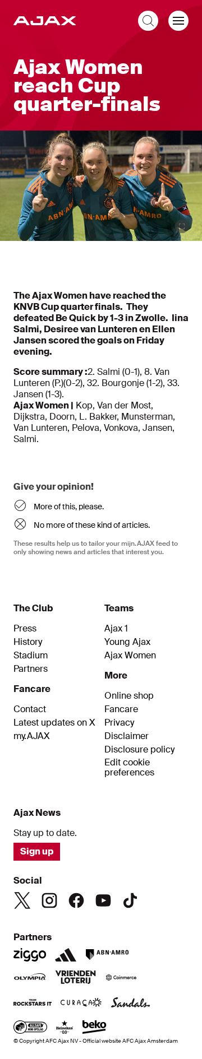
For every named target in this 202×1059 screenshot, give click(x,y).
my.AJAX (31, 736)
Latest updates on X (54, 722)
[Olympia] (29, 978)
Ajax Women (130, 655)
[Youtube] (103, 900)
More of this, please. (69, 506)
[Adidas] (65, 955)
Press (24, 628)
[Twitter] (22, 900)
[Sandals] (131, 1003)
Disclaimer (126, 736)
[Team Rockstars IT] (32, 1003)
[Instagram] (49, 900)
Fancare (121, 709)
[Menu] (178, 21)
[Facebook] (76, 900)
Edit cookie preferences (129, 768)
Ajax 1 (116, 628)
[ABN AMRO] (106, 955)
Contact (29, 709)
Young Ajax (127, 642)
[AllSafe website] (30, 1028)
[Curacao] (81, 1003)
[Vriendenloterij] (75, 978)
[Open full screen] (182, 226)
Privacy (119, 722)
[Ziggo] (29, 955)
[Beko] (94, 1028)
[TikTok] (130, 900)
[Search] (148, 21)
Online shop (129, 696)
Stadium (30, 655)
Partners (30, 669)
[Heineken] (65, 1028)
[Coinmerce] (121, 978)
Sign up (36, 851)
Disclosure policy (139, 749)
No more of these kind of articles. (92, 525)
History (27, 642)
